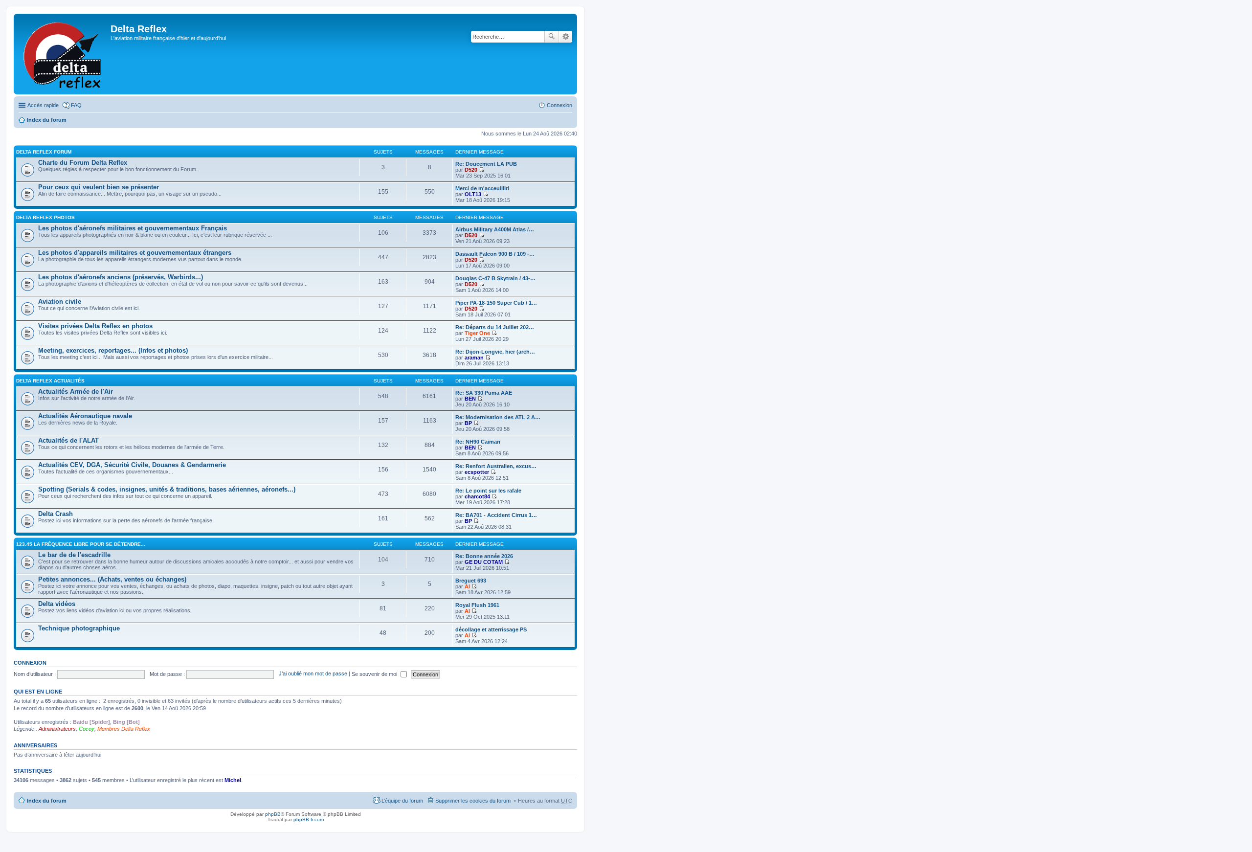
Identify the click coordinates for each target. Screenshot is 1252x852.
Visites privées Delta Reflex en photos (95, 326)
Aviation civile (59, 301)
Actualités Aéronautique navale (85, 416)
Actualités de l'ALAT (68, 440)
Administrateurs (57, 729)
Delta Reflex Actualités (50, 380)
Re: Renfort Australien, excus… (496, 466)
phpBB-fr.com (308, 819)
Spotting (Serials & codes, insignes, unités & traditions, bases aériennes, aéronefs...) (166, 489)
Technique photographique (79, 628)
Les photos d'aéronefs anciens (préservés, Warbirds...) (120, 277)
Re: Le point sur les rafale (488, 490)
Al (467, 586)
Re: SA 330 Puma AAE (483, 393)
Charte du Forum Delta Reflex (82, 162)
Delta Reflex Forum (43, 152)
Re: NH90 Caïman (477, 442)
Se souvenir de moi (375, 674)
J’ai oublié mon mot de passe (313, 674)
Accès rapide (43, 105)
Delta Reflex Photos (45, 217)
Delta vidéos (56, 603)
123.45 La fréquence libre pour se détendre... (80, 544)
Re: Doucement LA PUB (486, 164)
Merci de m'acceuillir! (482, 188)
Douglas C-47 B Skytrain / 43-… (495, 278)
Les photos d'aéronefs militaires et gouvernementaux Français (132, 228)
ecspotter (477, 472)
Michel (232, 780)
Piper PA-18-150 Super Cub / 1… (496, 303)
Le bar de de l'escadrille (74, 555)
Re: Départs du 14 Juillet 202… (494, 327)
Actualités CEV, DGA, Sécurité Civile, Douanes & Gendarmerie (132, 465)
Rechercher (551, 37)
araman (474, 357)
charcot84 (477, 496)
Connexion (30, 663)
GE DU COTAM (484, 562)
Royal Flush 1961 (477, 605)
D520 (471, 170)
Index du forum (47, 120)
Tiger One (477, 333)
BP (468, 423)
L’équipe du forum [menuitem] (402, 801)
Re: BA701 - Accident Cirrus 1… (496, 515)
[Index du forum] (63, 54)
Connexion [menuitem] (559, 105)
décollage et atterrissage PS (491, 629)
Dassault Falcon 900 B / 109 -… (495, 254)
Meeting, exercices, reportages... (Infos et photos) (113, 350)
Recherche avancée (565, 37)
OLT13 (473, 194)
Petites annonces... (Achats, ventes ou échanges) (112, 579)
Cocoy (86, 729)
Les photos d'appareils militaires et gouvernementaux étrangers (134, 252)
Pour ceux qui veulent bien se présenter (98, 187)
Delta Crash (55, 513)
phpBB (273, 814)
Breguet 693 (470, 580)
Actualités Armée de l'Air (75, 391)
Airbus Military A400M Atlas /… (494, 229)
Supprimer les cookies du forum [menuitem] (473, 801)
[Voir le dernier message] (481, 170)
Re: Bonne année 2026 (484, 556)
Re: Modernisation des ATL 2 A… (497, 417)
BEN (470, 399)
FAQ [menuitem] (76, 105)
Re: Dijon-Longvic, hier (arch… (495, 352)
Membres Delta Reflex (123, 729)
